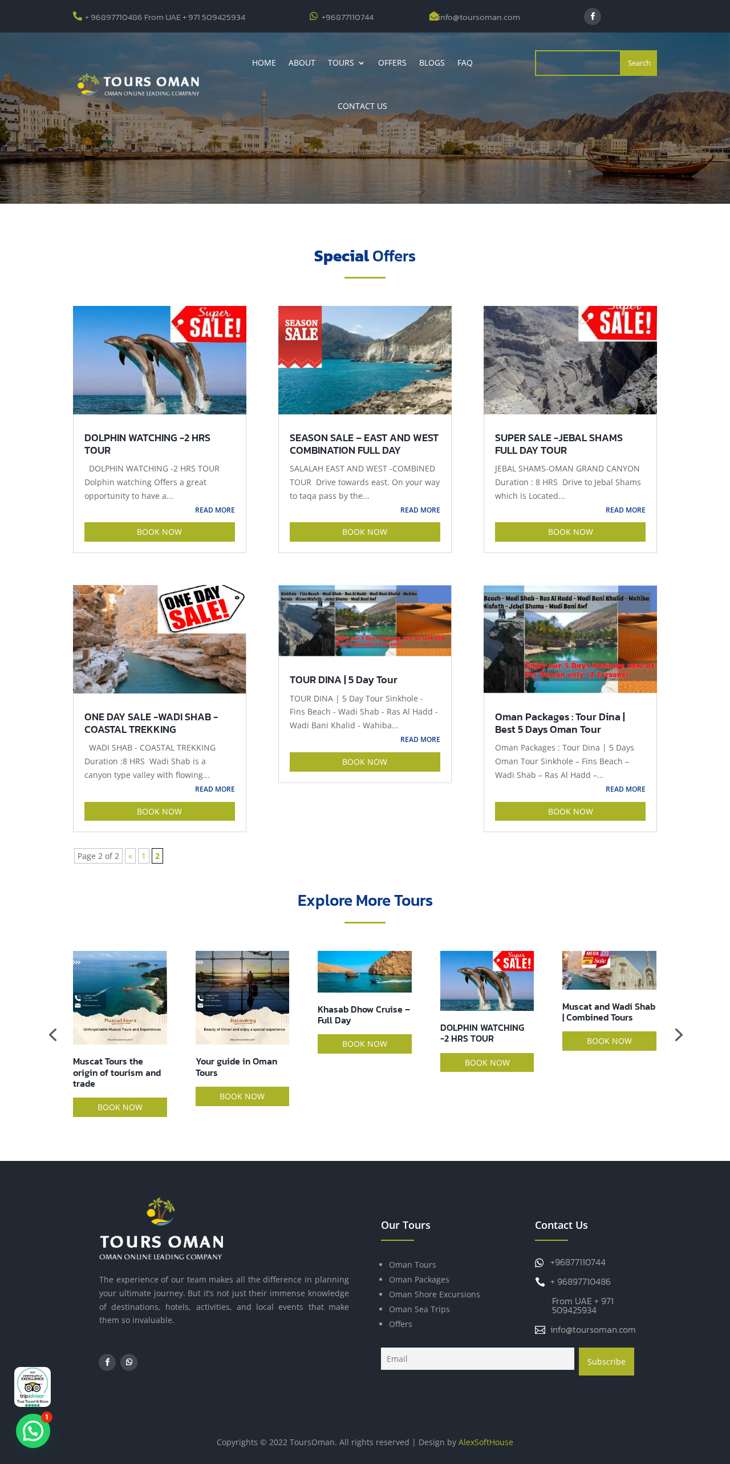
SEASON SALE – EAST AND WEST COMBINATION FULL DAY (364, 444)
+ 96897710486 (580, 1281)
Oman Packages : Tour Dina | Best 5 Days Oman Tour (560, 723)
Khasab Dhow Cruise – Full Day (364, 1014)
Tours (341, 62)
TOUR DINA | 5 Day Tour (344, 679)
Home (264, 62)
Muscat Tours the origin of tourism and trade (117, 1072)
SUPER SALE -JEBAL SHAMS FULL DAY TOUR (559, 444)
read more (215, 510)
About (302, 62)
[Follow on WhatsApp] (128, 1362)
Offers (392, 62)
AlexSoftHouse (486, 1442)
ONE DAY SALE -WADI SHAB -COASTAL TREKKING (151, 723)
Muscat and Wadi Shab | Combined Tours (608, 1011)
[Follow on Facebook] (592, 16)
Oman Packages (419, 1279)
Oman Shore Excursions (434, 1294)
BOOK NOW (159, 531)
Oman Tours (412, 1264)
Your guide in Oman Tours (236, 1066)
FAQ (465, 62)
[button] (33, 1431)
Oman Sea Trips (419, 1309)
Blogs (432, 62)
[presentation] (52, 1033)
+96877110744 (348, 16)
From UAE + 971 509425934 (583, 1305)
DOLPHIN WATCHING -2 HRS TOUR (147, 444)
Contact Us (362, 105)
